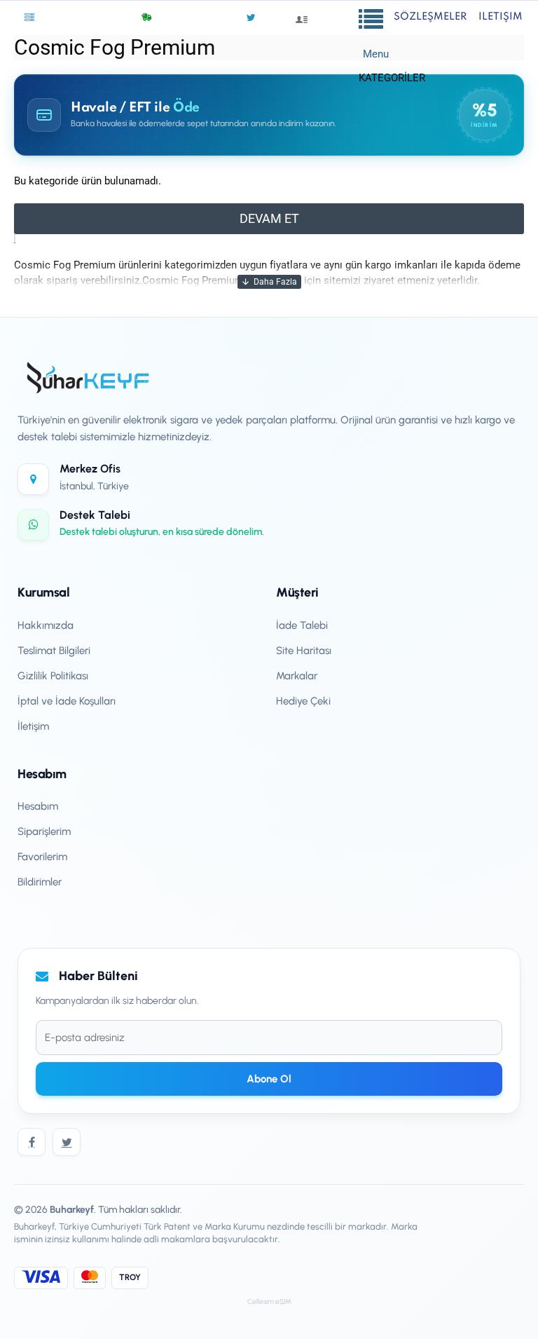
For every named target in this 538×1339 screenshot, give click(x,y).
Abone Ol (269, 1079)
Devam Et (269, 218)
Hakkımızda (46, 625)
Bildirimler (40, 882)
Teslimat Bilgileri (54, 650)
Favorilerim (42, 856)
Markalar (296, 676)
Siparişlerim (44, 831)
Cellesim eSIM (269, 1301)
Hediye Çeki (303, 701)
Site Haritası (303, 650)
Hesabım (38, 806)
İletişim (33, 726)
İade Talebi (302, 625)
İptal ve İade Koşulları (67, 701)
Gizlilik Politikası (53, 676)
